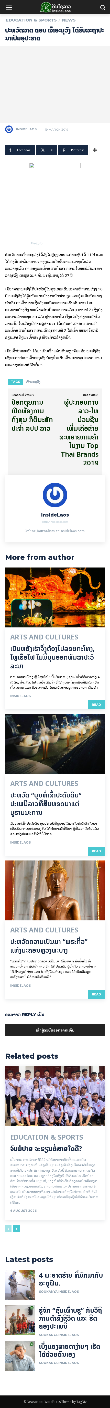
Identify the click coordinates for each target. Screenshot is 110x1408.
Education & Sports (31, 20)
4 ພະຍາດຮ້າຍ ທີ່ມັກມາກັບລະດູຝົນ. (71, 1279)
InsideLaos (26, 129)
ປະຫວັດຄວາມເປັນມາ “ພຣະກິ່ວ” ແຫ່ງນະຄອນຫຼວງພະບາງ (48, 946)
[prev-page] (8, 1228)
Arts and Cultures (44, 637)
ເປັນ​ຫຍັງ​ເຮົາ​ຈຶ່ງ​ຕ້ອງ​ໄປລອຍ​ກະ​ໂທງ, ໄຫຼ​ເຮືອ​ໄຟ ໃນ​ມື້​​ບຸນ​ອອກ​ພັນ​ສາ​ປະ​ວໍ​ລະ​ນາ (52, 657)
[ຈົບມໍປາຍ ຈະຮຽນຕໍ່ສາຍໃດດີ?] (55, 1096)
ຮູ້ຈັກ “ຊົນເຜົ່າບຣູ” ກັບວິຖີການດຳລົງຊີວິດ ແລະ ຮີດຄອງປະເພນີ (70, 1318)
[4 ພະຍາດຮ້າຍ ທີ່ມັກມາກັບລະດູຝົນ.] (20, 1285)
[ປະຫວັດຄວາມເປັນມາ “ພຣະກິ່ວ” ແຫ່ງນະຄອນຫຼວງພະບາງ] (55, 890)
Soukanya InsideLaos (59, 1292)
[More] (95, 150)
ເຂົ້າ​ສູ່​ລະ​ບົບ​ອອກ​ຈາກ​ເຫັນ (55, 1030)
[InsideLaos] (10, 129)
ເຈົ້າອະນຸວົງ (33, 382)
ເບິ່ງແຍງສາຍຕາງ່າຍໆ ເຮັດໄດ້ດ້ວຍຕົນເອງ (69, 1350)
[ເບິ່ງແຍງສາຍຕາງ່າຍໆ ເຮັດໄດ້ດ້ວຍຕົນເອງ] (20, 1356)
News (69, 20)
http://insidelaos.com (55, 521)
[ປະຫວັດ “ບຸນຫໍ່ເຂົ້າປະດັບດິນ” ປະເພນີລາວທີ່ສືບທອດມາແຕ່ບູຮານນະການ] (55, 744)
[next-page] (16, 1228)
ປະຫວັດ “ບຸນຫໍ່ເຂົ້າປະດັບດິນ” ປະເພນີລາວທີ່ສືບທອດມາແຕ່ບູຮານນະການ (46, 804)
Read (96, 705)
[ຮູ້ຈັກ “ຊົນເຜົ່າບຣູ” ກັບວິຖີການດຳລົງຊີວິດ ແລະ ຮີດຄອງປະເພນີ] (20, 1320)
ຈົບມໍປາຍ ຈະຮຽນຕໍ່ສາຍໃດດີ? (46, 1148)
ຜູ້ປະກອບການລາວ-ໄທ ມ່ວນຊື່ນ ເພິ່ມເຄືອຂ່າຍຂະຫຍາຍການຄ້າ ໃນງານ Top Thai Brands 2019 (78, 432)
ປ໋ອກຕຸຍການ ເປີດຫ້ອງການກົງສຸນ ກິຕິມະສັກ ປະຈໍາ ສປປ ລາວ (32, 415)
